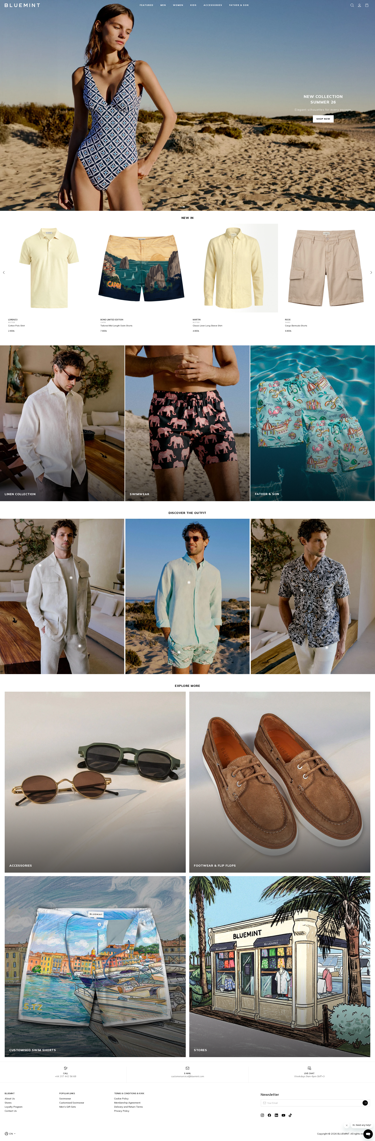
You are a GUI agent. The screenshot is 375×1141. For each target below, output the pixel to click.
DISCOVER (13, 493)
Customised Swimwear (71, 1102)
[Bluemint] (22, 5)
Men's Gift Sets (67, 1106)
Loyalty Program (13, 1106)
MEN (163, 5)
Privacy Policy (121, 1110)
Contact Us (11, 1110)
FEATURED (146, 5)
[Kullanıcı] (359, 5)
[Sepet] (366, 5)
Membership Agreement (127, 1102)
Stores (8, 1102)
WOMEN (178, 5)
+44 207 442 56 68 (65, 1076)
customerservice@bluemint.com (187, 1076)
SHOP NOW (323, 119)
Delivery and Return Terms (128, 1106)
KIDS (193, 5)
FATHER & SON (239, 5)
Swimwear (65, 1098)
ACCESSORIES (213, 5)
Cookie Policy (121, 1098)
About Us (10, 1098)
